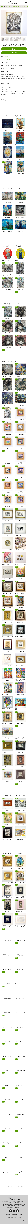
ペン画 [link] (8, 59)
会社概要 (8, 1214)
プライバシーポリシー (16, 1214)
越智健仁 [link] (7, 56)
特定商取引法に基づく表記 (14, 1217)
